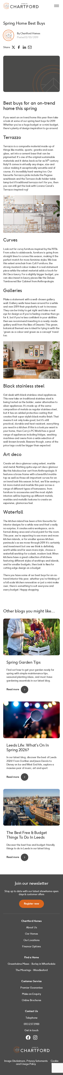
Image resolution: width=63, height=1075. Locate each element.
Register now (31, 903)
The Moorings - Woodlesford (32, 970)
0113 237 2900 (31, 1024)
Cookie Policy (54, 1062)
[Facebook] (28, 1037)
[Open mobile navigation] (56, 6)
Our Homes (31, 933)
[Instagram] (35, 1037)
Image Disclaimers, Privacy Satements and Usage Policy (25, 1062)
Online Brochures (31, 1000)
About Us (31, 927)
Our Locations (32, 940)
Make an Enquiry (31, 993)
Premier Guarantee (31, 987)
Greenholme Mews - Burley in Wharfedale (31, 963)
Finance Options (31, 946)
